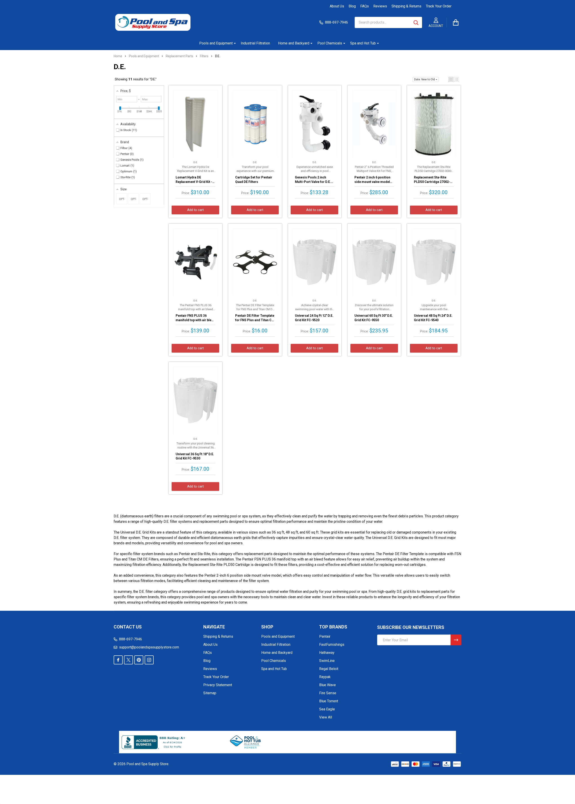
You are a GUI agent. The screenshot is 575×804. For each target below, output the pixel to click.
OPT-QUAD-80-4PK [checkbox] (133, 201)
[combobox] (388, 22)
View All (325, 717)
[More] (233, 43)
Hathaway (326, 652)
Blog (352, 6)
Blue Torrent (328, 701)
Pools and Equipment (216, 43)
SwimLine (327, 661)
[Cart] (455, 22)
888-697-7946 (130, 639)
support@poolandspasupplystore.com (149, 647)
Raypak (325, 677)
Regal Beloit (328, 669)
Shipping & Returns (406, 6)
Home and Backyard (293, 43)
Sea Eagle (327, 709)
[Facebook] (118, 660)
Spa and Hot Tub (363, 43)
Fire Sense (327, 693)
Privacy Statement (217, 685)
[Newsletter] (456, 640)
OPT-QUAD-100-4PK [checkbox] (145, 201)
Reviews (380, 6)
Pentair (324, 636)
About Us (337, 6)
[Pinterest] (138, 660)
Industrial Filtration (255, 43)
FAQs (364, 6)
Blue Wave (327, 685)
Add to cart (195, 210)
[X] (128, 660)
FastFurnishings (331, 644)
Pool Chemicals (329, 43)
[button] (451, 79)
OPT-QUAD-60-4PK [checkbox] (121, 201)
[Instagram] (149, 660)
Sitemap (209, 693)
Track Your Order (438, 6)
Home (118, 56)
